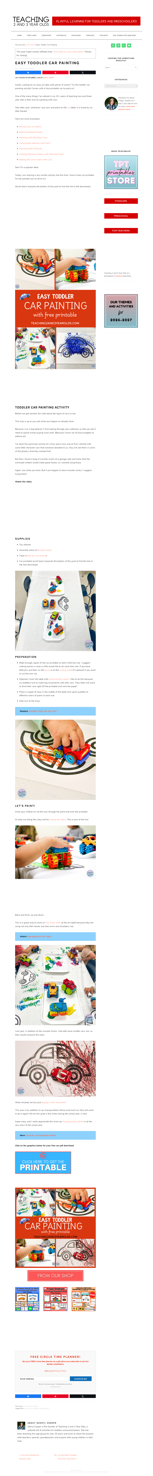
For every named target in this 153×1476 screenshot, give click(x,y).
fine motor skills (53, 922)
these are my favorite (36, 555)
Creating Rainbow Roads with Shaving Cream (41, 154)
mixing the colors (57, 819)
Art (24, 1406)
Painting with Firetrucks (30, 148)
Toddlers (35, 1406)
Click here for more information (68, 51)
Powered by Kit (55, 1387)
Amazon (118, 276)
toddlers (36, 1408)
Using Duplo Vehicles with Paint (34, 143)
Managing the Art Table (39, 936)
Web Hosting (94, 1472)
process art (30, 1408)
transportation (44, 1408)
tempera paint (45, 550)
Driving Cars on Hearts (30, 126)
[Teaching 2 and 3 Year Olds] (76, 31)
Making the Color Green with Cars (35, 159)
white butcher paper (59, 679)
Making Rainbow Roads (30, 132)
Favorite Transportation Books (41, 1135)
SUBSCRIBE (80, 1379)
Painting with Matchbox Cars (33, 137)
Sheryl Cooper (48, 77)
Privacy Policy (60, 1371)
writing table (65, 670)
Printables (29, 1406)
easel (48, 670)
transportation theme (73, 1121)
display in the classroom (53, 1102)
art (68, 107)
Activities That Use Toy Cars (42, 711)
